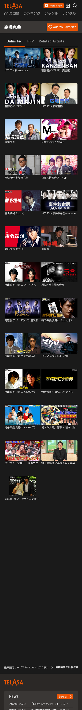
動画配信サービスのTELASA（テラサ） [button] (26, 667)
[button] (54, 5)
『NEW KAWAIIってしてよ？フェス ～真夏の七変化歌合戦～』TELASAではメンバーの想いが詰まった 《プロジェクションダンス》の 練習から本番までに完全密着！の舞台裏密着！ (51, 704)
